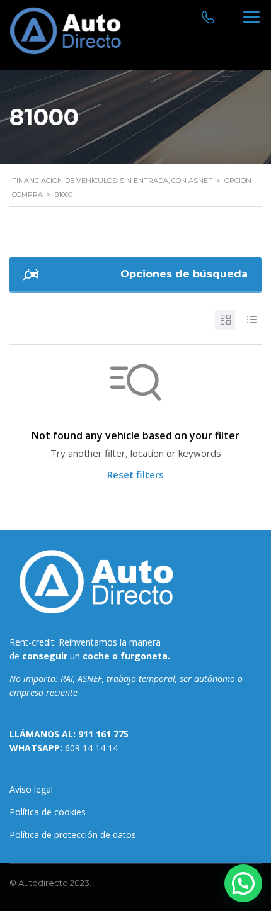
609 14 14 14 (91, 748)
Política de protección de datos (72, 835)
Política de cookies (47, 812)
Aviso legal (31, 789)
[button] (243, 883)
